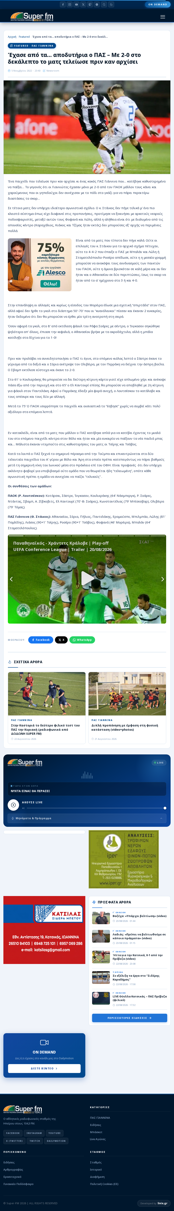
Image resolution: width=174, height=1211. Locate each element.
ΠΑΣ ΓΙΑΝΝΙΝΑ (100, 1118)
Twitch (34, 1140)
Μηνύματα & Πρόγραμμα (33, 818)
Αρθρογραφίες (13, 1169)
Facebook (43, 640)
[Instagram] (70, 4)
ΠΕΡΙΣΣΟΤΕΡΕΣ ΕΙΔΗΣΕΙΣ (127, 1017)
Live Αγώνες (98, 1139)
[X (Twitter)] (83, 4)
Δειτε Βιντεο (42, 1068)
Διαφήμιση (97, 1177)
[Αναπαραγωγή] (13, 805)
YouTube (55, 1133)
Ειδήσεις (95, 1125)
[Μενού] (163, 17)
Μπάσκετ (96, 1132)
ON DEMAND (157, 4)
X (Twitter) (14, 1140)
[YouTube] (76, 4)
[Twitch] (90, 4)
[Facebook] (63, 4)
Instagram (34, 1133)
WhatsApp (84, 640)
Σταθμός (96, 1162)
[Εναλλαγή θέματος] (111, 4)
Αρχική (12, 37)
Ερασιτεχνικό (12, 1177)
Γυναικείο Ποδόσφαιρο (18, 1184)
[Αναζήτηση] (104, 4)
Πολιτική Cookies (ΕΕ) (104, 1184)
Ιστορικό (96, 1169)
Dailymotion (56, 1140)
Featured (24, 37)
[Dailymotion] (97, 4)
